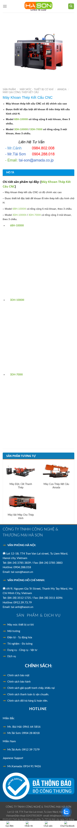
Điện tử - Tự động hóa (19, 637)
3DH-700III (16, 374)
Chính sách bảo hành (19, 682)
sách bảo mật (18, 675)
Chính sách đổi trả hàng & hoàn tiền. (27, 701)
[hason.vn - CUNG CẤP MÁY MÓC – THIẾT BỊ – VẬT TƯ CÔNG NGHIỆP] (38, 6)
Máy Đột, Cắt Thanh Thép (20, 486)
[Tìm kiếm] (71, 6)
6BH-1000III (17, 225)
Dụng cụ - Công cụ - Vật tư (22, 650)
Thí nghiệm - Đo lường (19, 644)
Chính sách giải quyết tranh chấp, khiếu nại (31, 688)
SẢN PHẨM (9, 89)
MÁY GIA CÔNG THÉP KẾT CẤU (21, 92)
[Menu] (5, 6)
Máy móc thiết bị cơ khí (20, 625)
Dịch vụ (11, 656)
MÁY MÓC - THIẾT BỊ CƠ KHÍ (36, 89)
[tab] (38, 172)
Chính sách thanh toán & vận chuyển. (28, 694)
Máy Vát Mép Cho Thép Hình (21, 516)
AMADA (61, 89)
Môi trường (13, 631)
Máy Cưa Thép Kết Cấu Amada (56, 486)
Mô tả (10, 172)
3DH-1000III (17, 300)
